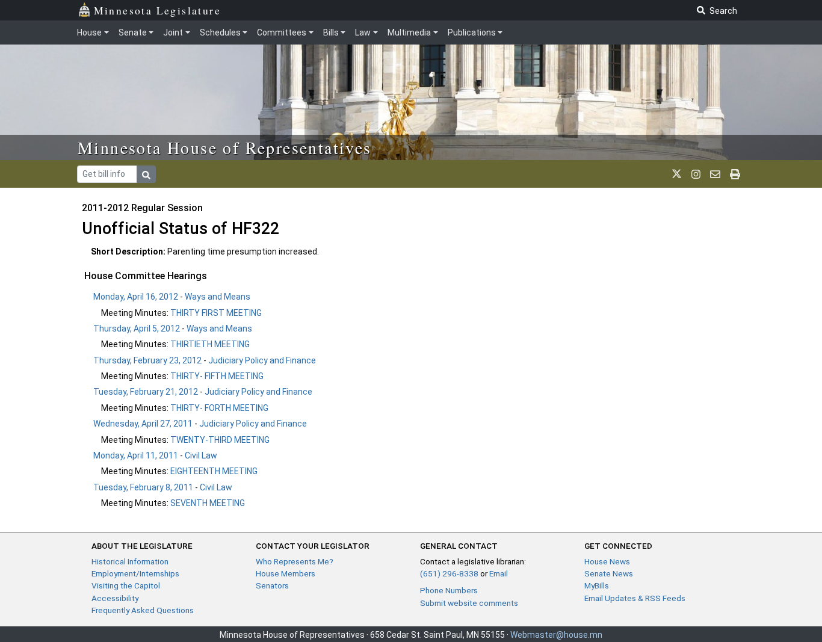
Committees (281, 32)
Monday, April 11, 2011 (135, 455)
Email (498, 573)
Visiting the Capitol (125, 585)
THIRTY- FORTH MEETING (219, 408)
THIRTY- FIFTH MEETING (217, 376)
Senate (133, 32)
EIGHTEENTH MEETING (214, 471)
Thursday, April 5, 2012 (136, 328)
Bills (331, 32)
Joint (173, 32)
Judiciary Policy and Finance (262, 360)
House (89, 32)
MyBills (596, 585)
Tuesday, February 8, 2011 (143, 487)
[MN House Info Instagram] (696, 174)
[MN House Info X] (677, 174)
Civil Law (201, 455)
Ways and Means (217, 296)
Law (363, 32)
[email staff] (715, 174)
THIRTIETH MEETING (210, 344)
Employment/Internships (135, 573)
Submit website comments (469, 603)
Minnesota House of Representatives (225, 147)
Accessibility (114, 598)
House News (607, 561)
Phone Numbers (449, 590)
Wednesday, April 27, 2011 (143, 423)
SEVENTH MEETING (207, 503)
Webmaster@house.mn (556, 635)
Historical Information (129, 561)
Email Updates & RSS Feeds (634, 598)
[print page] (735, 174)
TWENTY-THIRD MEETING (220, 440)
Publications (472, 32)
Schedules (220, 32)
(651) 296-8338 (449, 573)
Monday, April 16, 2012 (135, 296)
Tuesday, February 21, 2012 (145, 392)
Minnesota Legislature (157, 10)
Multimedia (409, 32)
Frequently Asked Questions (142, 610)
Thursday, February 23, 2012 (147, 360)
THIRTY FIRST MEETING (216, 313)
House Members (285, 573)
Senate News (608, 573)
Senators (272, 585)
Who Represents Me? (294, 561)
